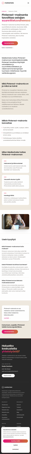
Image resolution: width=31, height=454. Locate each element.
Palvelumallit (20, 417)
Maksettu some (5, 412)
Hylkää (15, 445)
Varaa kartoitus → (9, 43)
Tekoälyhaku (5, 404)
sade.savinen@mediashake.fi (10, 371)
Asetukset (15, 449)
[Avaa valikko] (28, 2)
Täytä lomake (8, 375)
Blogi (18, 412)
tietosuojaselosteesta (8, 437)
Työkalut (19, 407)
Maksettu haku (5, 409)
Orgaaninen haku (6, 407)
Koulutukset (19, 409)
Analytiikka (4, 415)
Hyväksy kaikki (15, 441)
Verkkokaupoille (20, 415)
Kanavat (19, 404)
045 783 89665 (6, 369)
